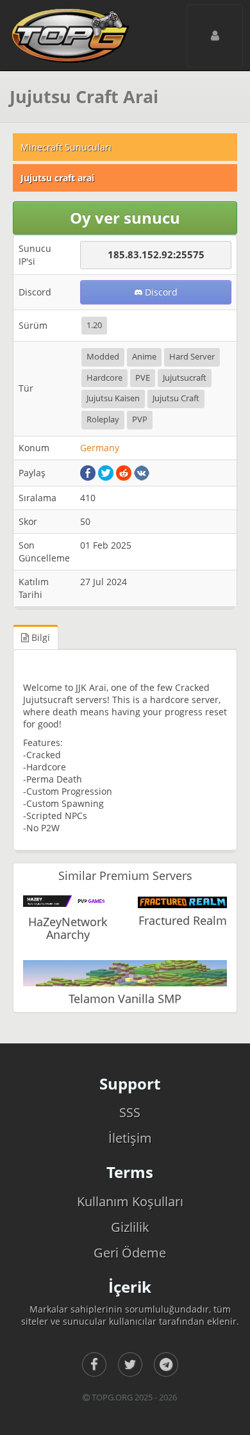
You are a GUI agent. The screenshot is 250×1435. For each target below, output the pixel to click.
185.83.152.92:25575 (156, 254)
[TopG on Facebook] (94, 1364)
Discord (160, 292)
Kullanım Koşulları (130, 1201)
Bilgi (39, 637)
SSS (129, 1112)
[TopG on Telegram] (166, 1364)
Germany (99, 448)
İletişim (130, 1138)
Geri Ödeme (130, 1252)
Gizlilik (130, 1227)
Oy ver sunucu (125, 217)
